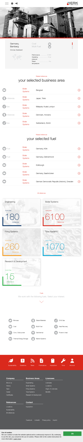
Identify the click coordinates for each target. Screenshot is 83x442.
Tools (63, 365)
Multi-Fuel (39, 326)
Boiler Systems (30, 386)
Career (8, 392)
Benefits (48, 392)
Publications (42, 365)
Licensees (50, 378)
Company (10, 378)
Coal (14, 326)
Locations (49, 386)
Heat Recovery (63, 326)
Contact (29, 402)
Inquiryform (53, 365)
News (32, 365)
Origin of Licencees (51, 389)
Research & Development (33, 395)
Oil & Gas (62, 320)
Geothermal (39, 332)
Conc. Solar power (19, 332)
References (11, 402)
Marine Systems (41, 339)
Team (8, 389)
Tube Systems (30, 392)
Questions (23, 365)
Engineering (29, 383)
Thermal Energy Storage (20, 339)
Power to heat (63, 332)
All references (10, 413)
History (8, 386)
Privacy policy (46, 420)
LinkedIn (37, 420)
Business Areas (32, 378)
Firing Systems (30, 389)
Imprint (55, 420)
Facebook (29, 420)
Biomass (16, 320)
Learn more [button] (17, 439)
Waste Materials (41, 320)
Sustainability (12, 365)
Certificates (9, 395)
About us (9, 383)
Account (72, 365)
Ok (72, 434)
